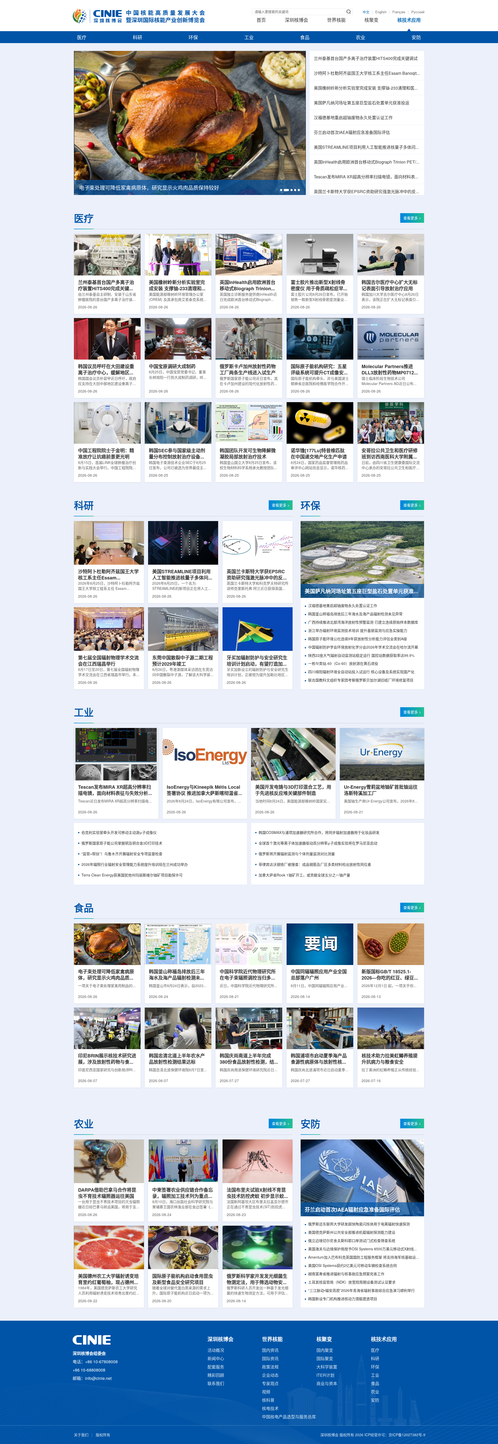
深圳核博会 (296, 20)
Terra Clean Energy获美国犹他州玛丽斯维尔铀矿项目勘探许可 (132, 876)
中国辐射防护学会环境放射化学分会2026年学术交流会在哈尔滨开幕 (363, 648)
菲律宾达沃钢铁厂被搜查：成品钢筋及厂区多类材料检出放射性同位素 (315, 865)
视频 (266, 1392)
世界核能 (336, 20)
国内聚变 (324, 1350)
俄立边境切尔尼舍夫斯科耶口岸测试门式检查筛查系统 (351, 1241)
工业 (249, 38)
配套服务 (216, 1367)
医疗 (81, 38)
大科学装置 (326, 1367)
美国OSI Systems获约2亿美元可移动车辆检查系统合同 (352, 1266)
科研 (137, 38)
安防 (416, 38)
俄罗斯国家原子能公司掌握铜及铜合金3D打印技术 (121, 844)
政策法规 (270, 1367)
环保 (193, 38)
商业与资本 (326, 1384)
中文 (366, 12)
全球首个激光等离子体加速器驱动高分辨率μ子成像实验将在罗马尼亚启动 (318, 844)
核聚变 (371, 20)
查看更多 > (412, 218)
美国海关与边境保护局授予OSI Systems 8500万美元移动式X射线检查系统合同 (364, 1249)
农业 (360, 38)
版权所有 (103, 1435)
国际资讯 (270, 1359)
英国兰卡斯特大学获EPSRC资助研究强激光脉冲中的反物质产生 (367, 192)
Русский (417, 12)
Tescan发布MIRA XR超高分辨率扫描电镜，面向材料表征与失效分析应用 (367, 177)
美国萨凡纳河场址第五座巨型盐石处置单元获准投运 (361, 103)
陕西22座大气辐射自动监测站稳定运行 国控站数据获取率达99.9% (361, 656)
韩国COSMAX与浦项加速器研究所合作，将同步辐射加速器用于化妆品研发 (319, 833)
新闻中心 (216, 1359)
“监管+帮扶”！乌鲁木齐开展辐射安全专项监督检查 (121, 854)
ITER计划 (325, 1375)
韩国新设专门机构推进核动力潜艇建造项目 (342, 1299)
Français (398, 12)
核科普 (268, 1400)
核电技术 (270, 1409)
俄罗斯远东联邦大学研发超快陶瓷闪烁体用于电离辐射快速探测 (359, 1224)
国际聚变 (324, 1359)
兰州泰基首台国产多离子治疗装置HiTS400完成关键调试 (366, 59)
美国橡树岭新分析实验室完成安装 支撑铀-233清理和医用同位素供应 (367, 88)
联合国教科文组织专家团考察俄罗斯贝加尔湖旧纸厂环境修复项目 (360, 681)
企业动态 (270, 1375)
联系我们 (216, 1384)
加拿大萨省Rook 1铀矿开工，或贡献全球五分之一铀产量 (304, 876)
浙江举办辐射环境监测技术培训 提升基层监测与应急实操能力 (357, 631)
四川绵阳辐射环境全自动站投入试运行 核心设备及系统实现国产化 (361, 672)
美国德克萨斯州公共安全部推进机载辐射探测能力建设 (351, 1233)
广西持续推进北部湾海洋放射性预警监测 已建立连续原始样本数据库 (363, 623)
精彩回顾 (216, 1375)
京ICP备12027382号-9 (407, 1435)
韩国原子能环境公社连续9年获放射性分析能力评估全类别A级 (357, 639)
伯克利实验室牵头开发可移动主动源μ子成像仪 (119, 833)
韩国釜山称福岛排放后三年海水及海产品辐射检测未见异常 (355, 614)
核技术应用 (409, 20)
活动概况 (216, 1350)
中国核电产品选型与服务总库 (289, 1417)
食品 (304, 38)
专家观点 (270, 1384)
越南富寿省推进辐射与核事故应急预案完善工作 (346, 1274)
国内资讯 (270, 1350)
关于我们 (81, 1435)
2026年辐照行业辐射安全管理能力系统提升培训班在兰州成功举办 (134, 865)
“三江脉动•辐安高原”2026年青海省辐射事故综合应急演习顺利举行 (361, 1291)
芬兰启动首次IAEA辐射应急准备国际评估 (352, 133)
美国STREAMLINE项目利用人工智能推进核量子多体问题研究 (367, 147)
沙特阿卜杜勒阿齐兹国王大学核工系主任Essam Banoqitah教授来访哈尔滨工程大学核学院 (367, 73)
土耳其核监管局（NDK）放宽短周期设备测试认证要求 (352, 1283)
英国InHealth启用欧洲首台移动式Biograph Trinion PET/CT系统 (367, 162)
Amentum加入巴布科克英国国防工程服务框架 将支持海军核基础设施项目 (364, 1258)
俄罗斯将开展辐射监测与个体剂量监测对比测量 (297, 854)
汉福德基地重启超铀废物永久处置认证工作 (353, 118)
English (380, 12)
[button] (281, 190)
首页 (261, 20)
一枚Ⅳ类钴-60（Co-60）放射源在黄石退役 (343, 664)
